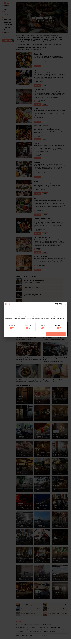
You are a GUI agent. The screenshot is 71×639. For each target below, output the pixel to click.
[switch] (28, 328)
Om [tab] (56, 308)
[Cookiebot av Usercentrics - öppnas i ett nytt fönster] (56, 304)
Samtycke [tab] (14, 308)
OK (56, 334)
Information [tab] (35, 308)
